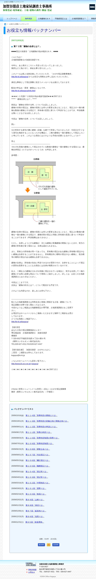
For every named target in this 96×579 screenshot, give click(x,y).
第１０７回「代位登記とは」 (38, 455)
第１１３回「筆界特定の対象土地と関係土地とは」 (47, 421)
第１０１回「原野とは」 (36, 488)
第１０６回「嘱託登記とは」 (38, 460)
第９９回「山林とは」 (35, 500)
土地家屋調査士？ (79, 19)
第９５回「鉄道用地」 (34, 522)
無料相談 (28, 19)
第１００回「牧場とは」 (36, 494)
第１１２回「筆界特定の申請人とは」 (41, 427)
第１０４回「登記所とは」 (37, 472)
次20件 (55, 545)
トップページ (12, 19)
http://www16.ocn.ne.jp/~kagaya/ (24, 364)
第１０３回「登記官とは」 (37, 477)
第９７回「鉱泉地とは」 (36, 511)
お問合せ (31, 572)
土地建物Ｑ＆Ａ (44, 19)
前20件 (41, 545)
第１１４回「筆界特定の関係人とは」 (41, 415)
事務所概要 (32, 570)
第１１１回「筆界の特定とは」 (39, 432)
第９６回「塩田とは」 (35, 516)
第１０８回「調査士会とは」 (38, 449)
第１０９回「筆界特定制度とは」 (40, 444)
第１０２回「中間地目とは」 (38, 483)
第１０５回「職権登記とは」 (38, 466)
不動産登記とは (61, 19)
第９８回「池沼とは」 (35, 505)
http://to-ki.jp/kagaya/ (19, 77)
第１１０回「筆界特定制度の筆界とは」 (42, 438)
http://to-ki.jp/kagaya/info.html (23, 91)
